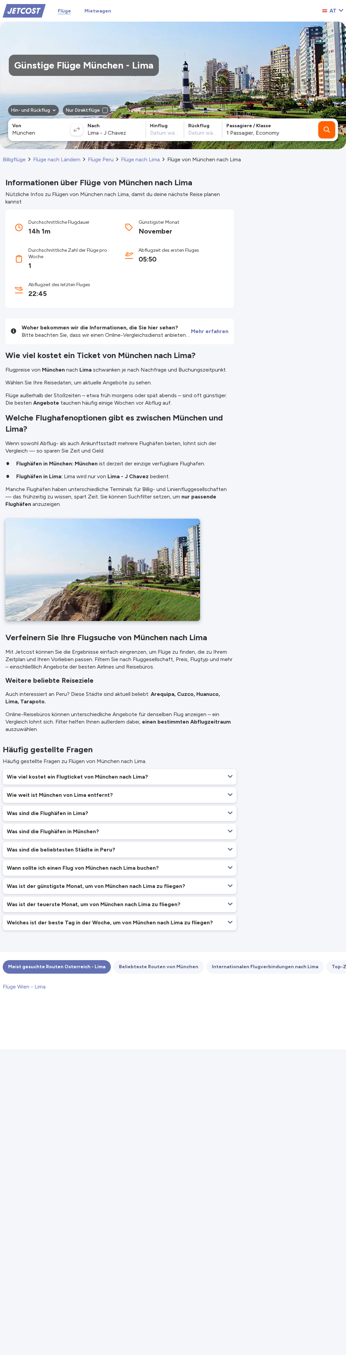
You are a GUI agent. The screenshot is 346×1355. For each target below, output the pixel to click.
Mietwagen (97, 11)
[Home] (24, 10)
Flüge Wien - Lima (24, 986)
